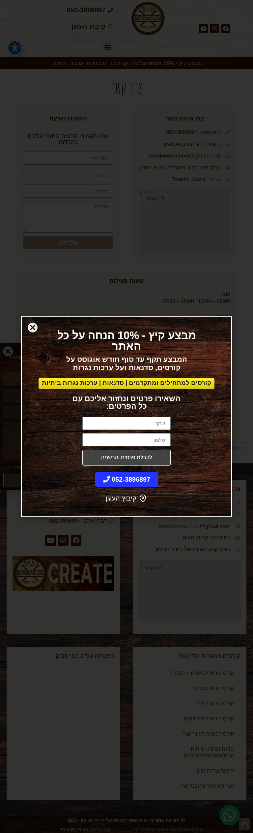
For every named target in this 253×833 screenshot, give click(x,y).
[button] (33, 327)
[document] (126, 416)
